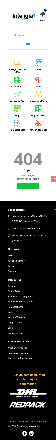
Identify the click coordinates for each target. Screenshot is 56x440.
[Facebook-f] (24, 433)
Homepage (28, 186)
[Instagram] (31, 433)
